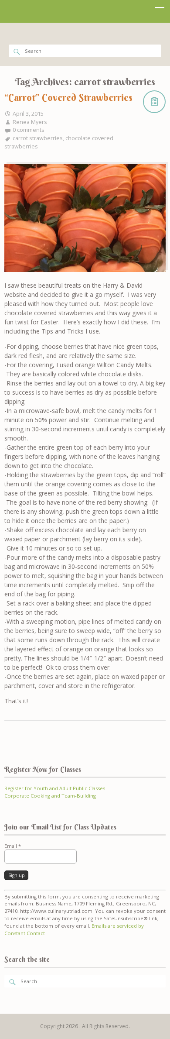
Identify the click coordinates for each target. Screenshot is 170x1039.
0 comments (28, 130)
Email (12, 846)
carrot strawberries (38, 138)
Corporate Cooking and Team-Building (50, 795)
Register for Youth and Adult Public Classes (54, 788)
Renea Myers (30, 122)
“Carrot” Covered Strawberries (68, 97)
